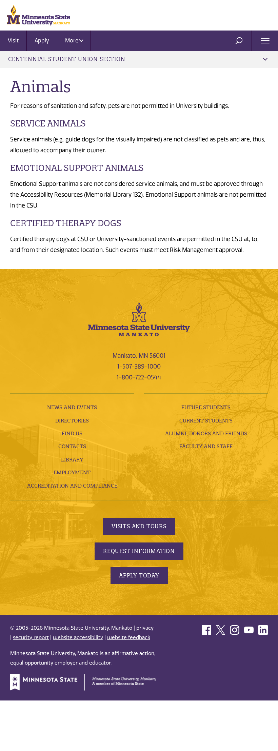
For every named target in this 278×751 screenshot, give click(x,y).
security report (31, 637)
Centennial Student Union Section (66, 59)
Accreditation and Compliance (72, 485)
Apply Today (139, 575)
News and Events (72, 407)
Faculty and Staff (206, 446)
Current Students (206, 420)
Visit (13, 40)
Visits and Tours (139, 526)
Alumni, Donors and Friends (206, 433)
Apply (42, 40)
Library (72, 459)
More (72, 40)
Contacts (72, 446)
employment (72, 472)
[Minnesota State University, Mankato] (139, 318)
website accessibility (78, 637)
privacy (145, 628)
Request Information (139, 551)
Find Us (72, 433)
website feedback (128, 637)
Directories (72, 420)
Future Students (206, 407)
